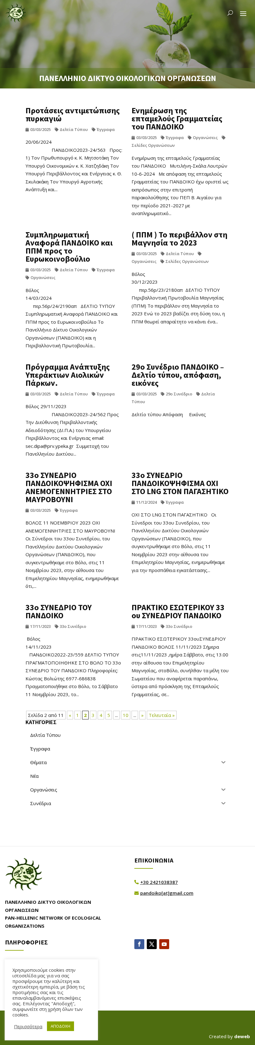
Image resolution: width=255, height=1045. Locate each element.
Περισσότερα (28, 1026)
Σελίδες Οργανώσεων (187, 261)
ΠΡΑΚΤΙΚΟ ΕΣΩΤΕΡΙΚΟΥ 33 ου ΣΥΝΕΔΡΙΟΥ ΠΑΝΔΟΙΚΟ (178, 611)
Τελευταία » (162, 715)
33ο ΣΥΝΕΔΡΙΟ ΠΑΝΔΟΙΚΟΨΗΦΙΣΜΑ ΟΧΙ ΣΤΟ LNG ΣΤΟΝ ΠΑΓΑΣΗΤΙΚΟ (180, 483)
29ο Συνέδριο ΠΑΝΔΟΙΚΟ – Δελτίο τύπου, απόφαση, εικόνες (178, 375)
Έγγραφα (106, 129)
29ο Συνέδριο (179, 394)
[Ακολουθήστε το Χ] (152, 944)
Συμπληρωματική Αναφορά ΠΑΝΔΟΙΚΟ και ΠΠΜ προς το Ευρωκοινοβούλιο (69, 246)
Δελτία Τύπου (74, 129)
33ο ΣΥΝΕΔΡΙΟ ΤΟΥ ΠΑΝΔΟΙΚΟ (59, 611)
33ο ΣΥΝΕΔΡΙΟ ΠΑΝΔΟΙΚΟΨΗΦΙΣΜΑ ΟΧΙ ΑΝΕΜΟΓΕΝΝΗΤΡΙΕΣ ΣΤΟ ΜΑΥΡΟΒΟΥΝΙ (69, 487)
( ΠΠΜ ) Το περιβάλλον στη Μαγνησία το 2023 (179, 238)
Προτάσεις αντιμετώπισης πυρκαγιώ (73, 114)
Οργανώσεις (205, 137)
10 (125, 715)
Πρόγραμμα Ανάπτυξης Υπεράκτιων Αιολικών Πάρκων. (68, 375)
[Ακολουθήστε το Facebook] (139, 944)
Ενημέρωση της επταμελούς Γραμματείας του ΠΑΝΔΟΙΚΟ (177, 118)
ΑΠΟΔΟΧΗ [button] (60, 1026)
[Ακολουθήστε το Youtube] (164, 944)
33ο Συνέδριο (73, 626)
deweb (242, 1036)
